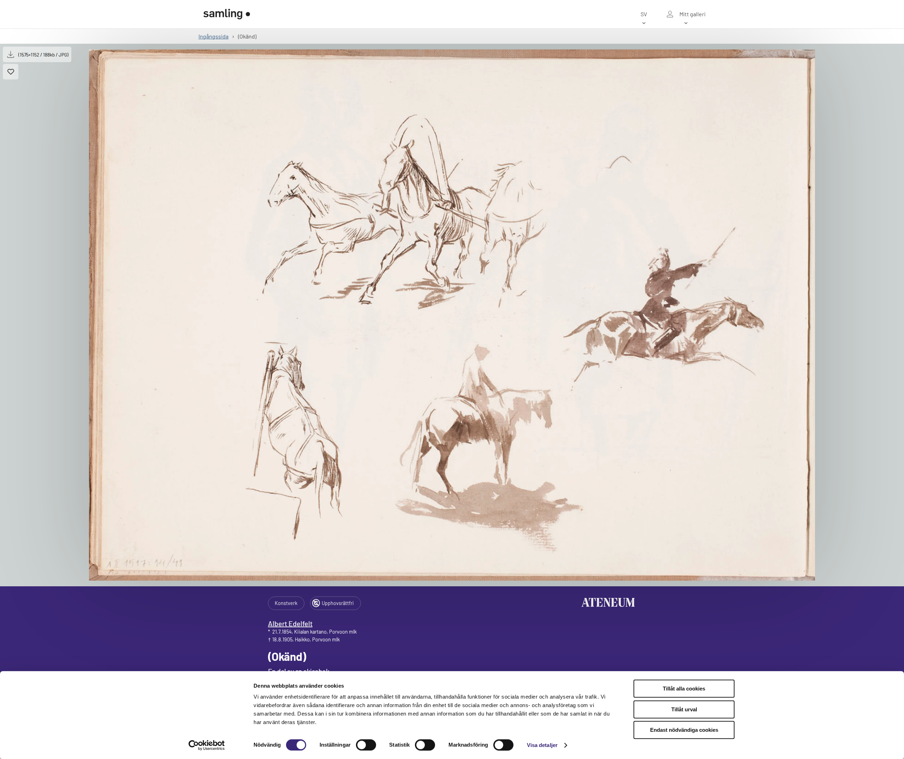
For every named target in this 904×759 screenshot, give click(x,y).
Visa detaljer (542, 745)
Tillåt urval (684, 709)
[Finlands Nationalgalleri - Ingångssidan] (227, 14)
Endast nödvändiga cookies (684, 730)
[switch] (366, 745)
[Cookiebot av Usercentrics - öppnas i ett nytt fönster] (207, 745)
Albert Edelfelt (290, 623)
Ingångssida (213, 36)
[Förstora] (452, 315)
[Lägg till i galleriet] (10, 71)
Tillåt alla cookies (684, 689)
